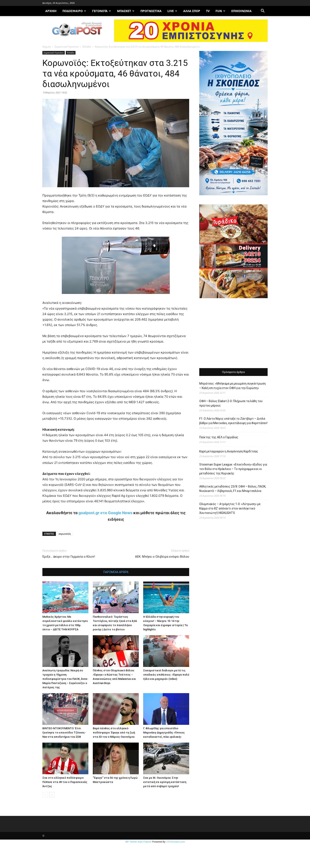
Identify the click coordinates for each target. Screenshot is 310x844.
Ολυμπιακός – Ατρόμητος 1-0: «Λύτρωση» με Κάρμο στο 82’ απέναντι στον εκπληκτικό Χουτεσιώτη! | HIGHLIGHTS (229, 508)
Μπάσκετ (124, 11)
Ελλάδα (86, 46)
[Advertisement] (233, 333)
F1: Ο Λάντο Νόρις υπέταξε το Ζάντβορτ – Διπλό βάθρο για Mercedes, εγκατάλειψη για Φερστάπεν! (233, 421)
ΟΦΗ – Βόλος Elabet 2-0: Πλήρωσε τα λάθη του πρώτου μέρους (231, 403)
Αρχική (46, 46)
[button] (262, 11)
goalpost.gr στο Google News (105, 513)
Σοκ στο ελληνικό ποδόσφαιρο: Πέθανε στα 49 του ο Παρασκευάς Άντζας (64, 782)
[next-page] (51, 794)
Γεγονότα (100, 11)
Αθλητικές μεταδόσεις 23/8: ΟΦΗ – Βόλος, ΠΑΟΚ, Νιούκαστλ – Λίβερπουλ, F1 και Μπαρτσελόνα (232, 489)
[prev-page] (45, 794)
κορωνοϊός (65, 533)
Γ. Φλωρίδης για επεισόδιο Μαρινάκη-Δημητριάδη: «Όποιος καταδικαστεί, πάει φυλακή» (164, 732)
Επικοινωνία (241, 11)
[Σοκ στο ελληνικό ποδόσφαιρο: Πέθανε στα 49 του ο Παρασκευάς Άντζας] (65, 758)
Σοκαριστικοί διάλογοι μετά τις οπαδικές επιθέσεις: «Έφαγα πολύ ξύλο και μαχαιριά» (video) (166, 674)
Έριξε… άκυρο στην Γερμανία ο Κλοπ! (68, 557)
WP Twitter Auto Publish (138, 841)
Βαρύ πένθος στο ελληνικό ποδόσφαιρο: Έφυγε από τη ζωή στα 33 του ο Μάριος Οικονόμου (114, 732)
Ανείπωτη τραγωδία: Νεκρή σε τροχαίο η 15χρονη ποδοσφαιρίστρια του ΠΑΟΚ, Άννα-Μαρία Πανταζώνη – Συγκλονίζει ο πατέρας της (65, 679)
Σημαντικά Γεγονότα (66, 46)
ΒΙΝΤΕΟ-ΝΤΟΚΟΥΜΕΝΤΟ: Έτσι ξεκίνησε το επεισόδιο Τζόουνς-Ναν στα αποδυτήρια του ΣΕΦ (64, 732)
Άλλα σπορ (191, 11)
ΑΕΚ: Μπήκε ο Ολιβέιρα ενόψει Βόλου (162, 557)
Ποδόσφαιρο (72, 11)
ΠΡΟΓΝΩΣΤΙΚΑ (151, 11)
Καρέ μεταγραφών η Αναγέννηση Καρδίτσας (228, 451)
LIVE (170, 11)
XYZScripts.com (176, 841)
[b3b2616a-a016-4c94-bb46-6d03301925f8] (116, 297)
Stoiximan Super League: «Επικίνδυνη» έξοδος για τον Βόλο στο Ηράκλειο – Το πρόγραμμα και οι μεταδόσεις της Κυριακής (233, 469)
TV (208, 11)
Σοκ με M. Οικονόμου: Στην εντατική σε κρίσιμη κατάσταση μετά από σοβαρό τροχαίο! (164, 782)
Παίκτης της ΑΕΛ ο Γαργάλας (218, 437)
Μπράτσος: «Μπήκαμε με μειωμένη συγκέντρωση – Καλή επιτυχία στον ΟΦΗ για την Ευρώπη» (232, 386)
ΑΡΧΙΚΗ (51, 11)
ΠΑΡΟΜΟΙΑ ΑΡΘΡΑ (115, 572)
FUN (219, 11)
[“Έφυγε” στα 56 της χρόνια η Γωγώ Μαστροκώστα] (116, 758)
